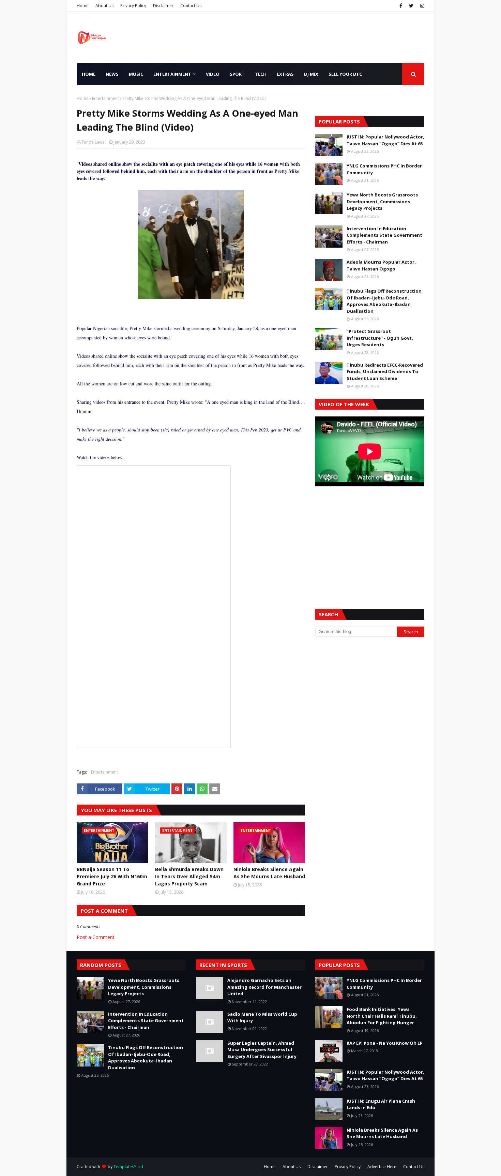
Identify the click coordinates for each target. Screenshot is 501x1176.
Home (83, 6)
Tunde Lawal (93, 142)
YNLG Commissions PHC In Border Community (384, 169)
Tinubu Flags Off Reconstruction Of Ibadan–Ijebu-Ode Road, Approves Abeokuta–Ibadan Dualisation (384, 301)
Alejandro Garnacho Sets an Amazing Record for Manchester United (264, 987)
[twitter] (411, 6)
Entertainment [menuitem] (172, 74)
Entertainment (105, 98)
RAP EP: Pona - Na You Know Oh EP (385, 1043)
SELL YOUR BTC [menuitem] (345, 74)
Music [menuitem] (136, 74)
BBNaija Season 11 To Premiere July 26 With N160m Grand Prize (112, 876)
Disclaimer (163, 6)
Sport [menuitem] (237, 74)
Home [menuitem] (88, 74)
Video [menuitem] (212, 74)
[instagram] (421, 6)
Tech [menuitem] (261, 74)
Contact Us (190, 6)
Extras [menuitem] (285, 74)
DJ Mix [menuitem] (311, 74)
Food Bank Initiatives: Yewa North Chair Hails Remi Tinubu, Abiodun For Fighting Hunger (382, 1016)
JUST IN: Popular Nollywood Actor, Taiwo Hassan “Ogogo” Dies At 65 (385, 140)
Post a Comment (96, 937)
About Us (104, 6)
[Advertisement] (369, 539)
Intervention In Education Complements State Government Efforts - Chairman (384, 235)
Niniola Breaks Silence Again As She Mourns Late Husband (269, 873)
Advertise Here (381, 1167)
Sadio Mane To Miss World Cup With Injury (262, 1017)
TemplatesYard (128, 1167)
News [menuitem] (112, 74)
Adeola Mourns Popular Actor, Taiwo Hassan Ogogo (381, 265)
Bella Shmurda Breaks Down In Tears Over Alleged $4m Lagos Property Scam (189, 876)
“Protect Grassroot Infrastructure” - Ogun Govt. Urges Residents (380, 338)
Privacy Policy (133, 6)
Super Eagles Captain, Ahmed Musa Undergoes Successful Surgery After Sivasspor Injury (262, 1049)
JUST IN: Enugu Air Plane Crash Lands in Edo (381, 1104)
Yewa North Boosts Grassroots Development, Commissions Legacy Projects (382, 201)
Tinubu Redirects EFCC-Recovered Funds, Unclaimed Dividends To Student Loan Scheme (385, 371)
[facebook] (401, 6)
